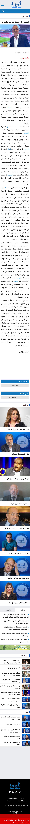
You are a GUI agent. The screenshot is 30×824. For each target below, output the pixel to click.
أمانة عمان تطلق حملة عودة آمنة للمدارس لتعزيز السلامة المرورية (16, 621)
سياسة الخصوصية (13, 798)
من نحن (22, 798)
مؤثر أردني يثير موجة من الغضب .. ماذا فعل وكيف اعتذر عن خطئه (11, 674)
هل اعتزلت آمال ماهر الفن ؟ (13, 724)
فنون (26, 712)
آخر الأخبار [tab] (22, 610)
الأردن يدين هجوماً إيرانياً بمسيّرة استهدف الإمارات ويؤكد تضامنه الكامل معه (16, 627)
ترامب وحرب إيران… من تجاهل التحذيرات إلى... (16, 528)
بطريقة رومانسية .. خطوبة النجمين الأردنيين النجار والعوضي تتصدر (11, 661)
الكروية (10, 107)
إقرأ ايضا (25, 404)
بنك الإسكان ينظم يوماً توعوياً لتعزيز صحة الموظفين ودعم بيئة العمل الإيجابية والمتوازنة (16, 615)
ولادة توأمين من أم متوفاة (13, 667)
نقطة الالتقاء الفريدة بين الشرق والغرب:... (17, 602)
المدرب (26, 132)
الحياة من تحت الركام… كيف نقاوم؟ (18, 553)
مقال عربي (25, 16)
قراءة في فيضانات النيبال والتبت (20, 503)
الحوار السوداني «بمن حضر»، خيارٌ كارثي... (17, 478)
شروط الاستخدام (21, 800)
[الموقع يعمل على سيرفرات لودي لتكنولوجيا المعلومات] (15, 813)
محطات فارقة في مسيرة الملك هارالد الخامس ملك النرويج (10, 699)
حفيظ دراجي (25, 57)
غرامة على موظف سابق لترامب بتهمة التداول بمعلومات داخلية (10, 693)
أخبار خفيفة (24, 655)
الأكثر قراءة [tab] (8, 610)
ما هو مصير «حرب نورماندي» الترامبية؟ (18, 578)
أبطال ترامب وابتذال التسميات (20, 454)
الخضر (9, 126)
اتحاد (9, 148)
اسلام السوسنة (11, 800)
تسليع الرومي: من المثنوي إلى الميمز (18, 429)
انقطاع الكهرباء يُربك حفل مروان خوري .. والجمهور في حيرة (10, 730)
